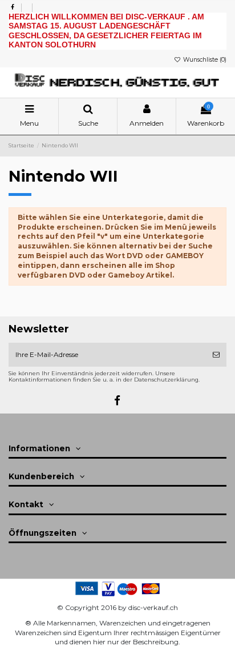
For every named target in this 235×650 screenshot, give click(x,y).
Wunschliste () (203, 59)
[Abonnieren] (216, 355)
